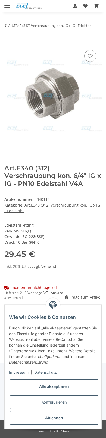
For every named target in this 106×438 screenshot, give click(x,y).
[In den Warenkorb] (8, 43)
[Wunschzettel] (85, 6)
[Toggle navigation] (7, 3)
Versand (48, 266)
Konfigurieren (54, 402)
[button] (75, 6)
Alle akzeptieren (54, 386)
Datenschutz (45, 372)
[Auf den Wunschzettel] (90, 56)
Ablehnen (54, 417)
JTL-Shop (62, 431)
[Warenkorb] (96, 6)
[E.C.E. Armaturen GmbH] (29, 6)
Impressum (19, 372)
